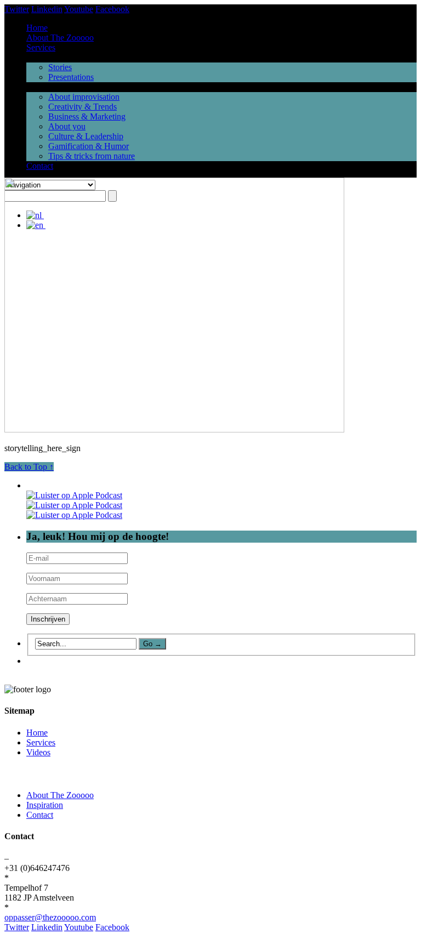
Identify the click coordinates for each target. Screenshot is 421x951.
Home (37, 27)
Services (40, 47)
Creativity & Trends (82, 106)
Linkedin (46, 9)
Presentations (71, 77)
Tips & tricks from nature (91, 156)
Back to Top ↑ (29, 466)
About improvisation (84, 96)
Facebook (112, 9)
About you (67, 126)
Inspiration (44, 805)
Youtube (78, 9)
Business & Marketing (87, 116)
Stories (60, 67)
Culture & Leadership (85, 136)
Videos (38, 752)
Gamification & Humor (88, 146)
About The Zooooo (60, 37)
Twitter (16, 9)
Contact (39, 165)
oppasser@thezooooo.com (50, 917)
